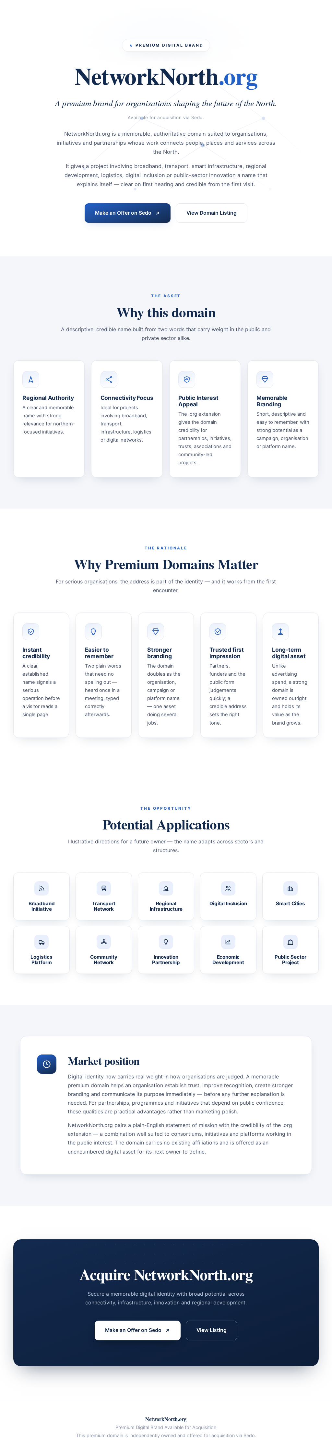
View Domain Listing (211, 213)
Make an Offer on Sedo (123, 213)
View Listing (211, 1330)
